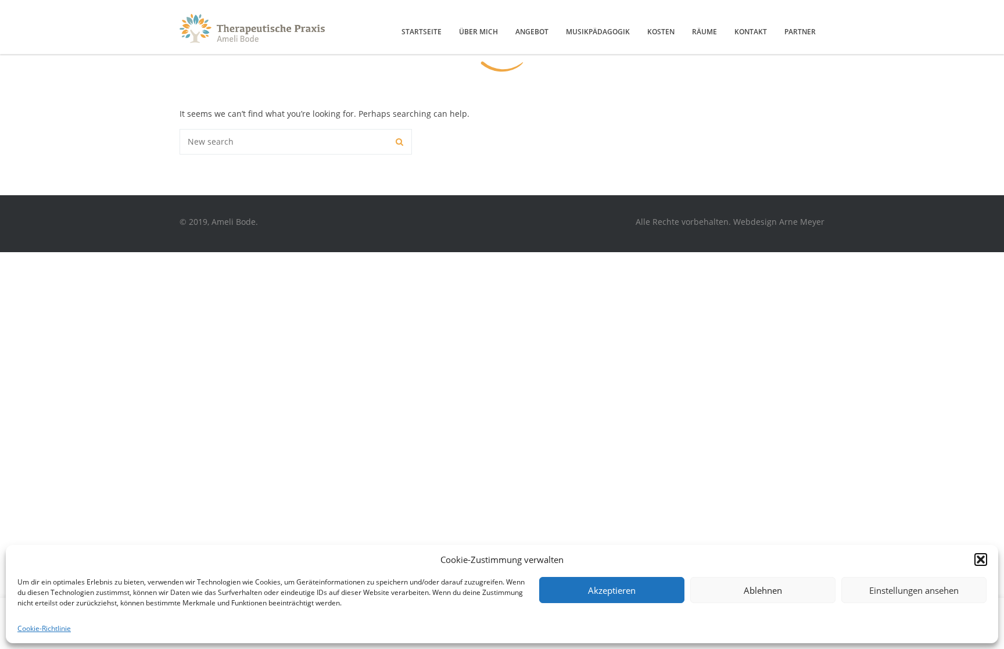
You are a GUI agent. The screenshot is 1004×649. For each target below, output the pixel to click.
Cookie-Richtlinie (44, 628)
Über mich (478, 32)
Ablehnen (763, 590)
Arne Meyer (801, 221)
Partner (800, 32)
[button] (981, 559)
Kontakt (750, 32)
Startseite (421, 32)
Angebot (531, 32)
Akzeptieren (612, 590)
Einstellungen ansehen (914, 590)
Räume (704, 32)
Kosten (661, 32)
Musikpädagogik (598, 32)
